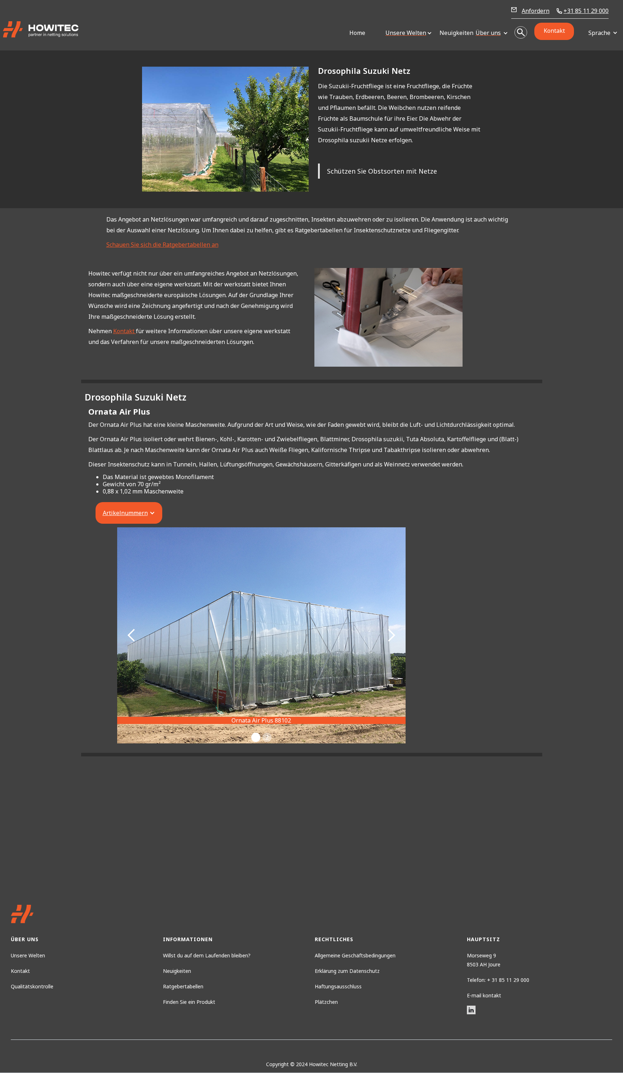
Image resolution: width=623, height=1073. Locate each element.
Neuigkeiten (453, 33)
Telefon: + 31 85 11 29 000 (498, 979)
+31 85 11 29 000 (586, 11)
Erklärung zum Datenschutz (347, 970)
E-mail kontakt (484, 995)
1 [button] (255, 737)
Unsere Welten (28, 955)
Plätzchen (326, 1001)
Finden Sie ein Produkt (189, 1001)
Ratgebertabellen (183, 986)
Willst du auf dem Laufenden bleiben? (207, 955)
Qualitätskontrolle (32, 986)
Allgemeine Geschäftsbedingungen (355, 955)
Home (357, 33)
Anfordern (535, 10)
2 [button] (267, 737)
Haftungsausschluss (338, 986)
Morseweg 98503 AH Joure (483, 960)
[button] (405, 33)
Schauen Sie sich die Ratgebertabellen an (162, 245)
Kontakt (554, 31)
